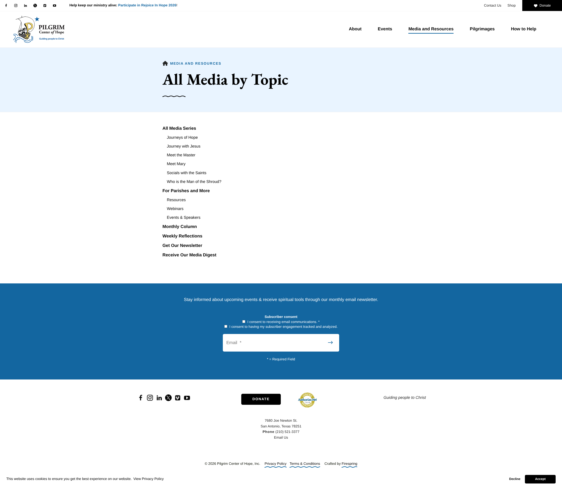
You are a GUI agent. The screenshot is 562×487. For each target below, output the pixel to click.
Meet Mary (176, 164)
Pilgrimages (482, 29)
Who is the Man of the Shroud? (194, 181)
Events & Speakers (183, 217)
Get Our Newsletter (182, 245)
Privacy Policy (275, 464)
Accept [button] (540, 479)
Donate (545, 5)
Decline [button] (514, 479)
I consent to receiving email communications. (283, 322)
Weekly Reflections (182, 236)
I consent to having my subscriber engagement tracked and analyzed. (282, 327)
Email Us (281, 438)
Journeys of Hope (182, 137)
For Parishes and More (186, 190)
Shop (512, 5)
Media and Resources (431, 29)
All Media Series (179, 128)
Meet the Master (181, 155)
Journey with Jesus (183, 146)
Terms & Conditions (305, 464)
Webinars (175, 208)
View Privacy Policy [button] (148, 479)
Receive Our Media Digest (189, 255)
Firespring (349, 464)
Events (385, 29)
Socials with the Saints (186, 173)
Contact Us (492, 5)
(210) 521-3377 (287, 432)
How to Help (523, 29)
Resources (176, 200)
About (355, 29)
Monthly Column (179, 226)
